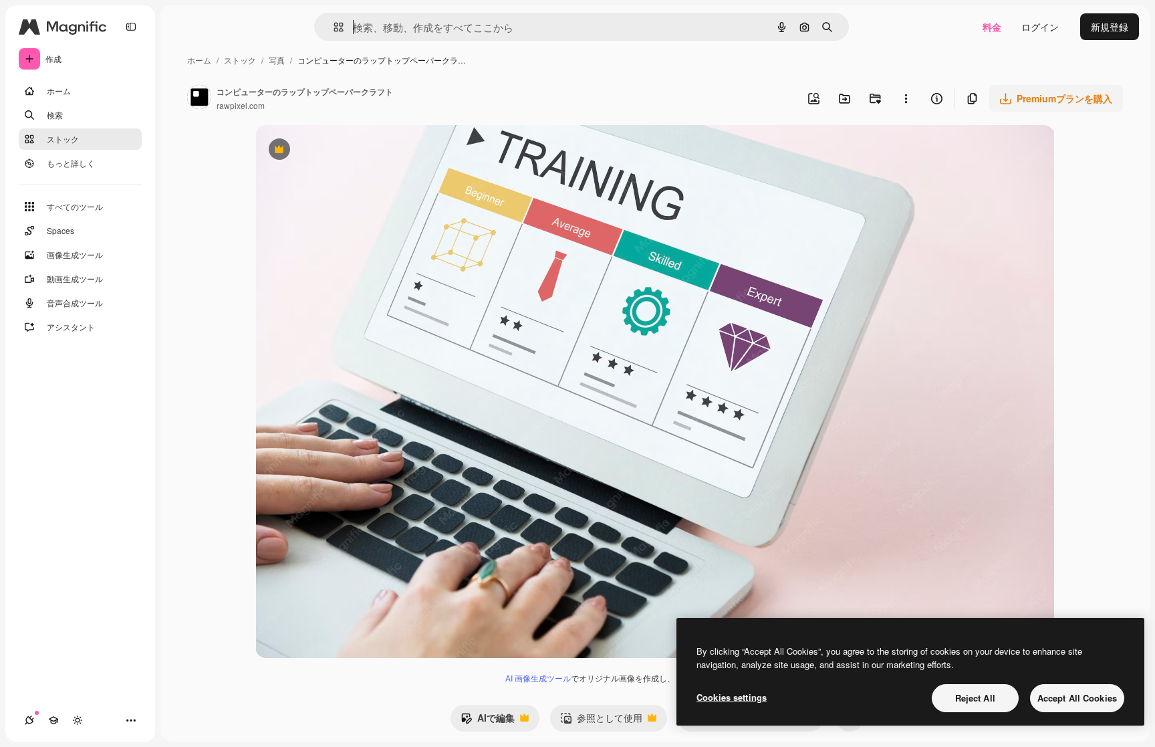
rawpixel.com (241, 105)
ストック (240, 60)
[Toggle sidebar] (131, 26)
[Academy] (53, 720)
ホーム (199, 60)
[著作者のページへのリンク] (199, 98)
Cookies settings (731, 697)
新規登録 (1109, 26)
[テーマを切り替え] (77, 720)
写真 (277, 60)
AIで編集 (488, 721)
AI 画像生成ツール (538, 677)
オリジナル (347, 151)
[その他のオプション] (905, 98)
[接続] (29, 720)
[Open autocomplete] (333, 27)
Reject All (975, 697)
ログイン (1040, 26)
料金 (992, 26)
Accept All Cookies (1077, 697)
